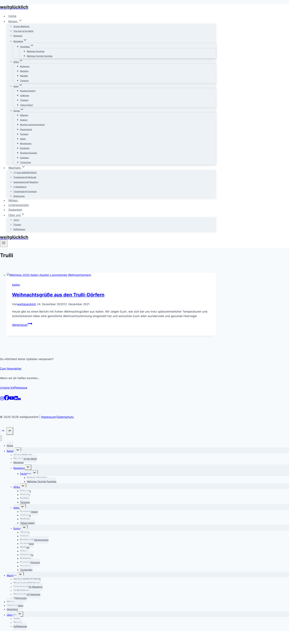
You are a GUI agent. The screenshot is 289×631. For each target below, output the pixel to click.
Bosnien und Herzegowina (32, 124)
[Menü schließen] (1, 438)
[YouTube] (11, 399)
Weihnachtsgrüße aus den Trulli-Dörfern (58, 295)
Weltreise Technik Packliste (40, 56)
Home (12, 16)
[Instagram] (2, 399)
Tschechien (25, 162)
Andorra (23, 120)
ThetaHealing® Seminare (25, 191)
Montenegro (25, 143)
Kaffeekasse (19, 229)
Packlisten (25, 473)
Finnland (24, 134)
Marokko (24, 71)
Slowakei (24, 157)
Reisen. (11, 451)
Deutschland (26, 129)
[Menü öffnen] (4, 243)
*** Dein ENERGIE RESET (25, 172)
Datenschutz (65, 417)
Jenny (16, 220)
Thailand (24, 100)
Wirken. (13, 200)
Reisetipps (19, 468)
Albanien (24, 115)
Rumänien (24, 148)
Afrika (16, 487)
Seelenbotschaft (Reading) (25, 182)
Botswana (24, 66)
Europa (17, 528)
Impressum (48, 417)
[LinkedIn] (16, 399)
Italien (23, 138)
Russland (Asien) (28, 90)
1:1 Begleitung (19, 186)
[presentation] (111, 275)
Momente (17, 35)
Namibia (24, 75)
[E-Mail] (19, 399)
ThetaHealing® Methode (24, 177)
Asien (16, 507)
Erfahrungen (19, 196)
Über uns (12, 614)
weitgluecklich (26, 304)
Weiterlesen (22, 325)
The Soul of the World (23, 31)
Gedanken (15, 209)
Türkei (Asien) (26, 105)
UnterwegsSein (18, 205)
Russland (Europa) (28, 153)
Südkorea (24, 95)
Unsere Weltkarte (21, 26)
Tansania (24, 80)
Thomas (17, 224)
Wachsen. (12, 575)
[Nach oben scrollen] (3, 431)
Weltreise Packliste (35, 51)
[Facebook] (6, 399)
